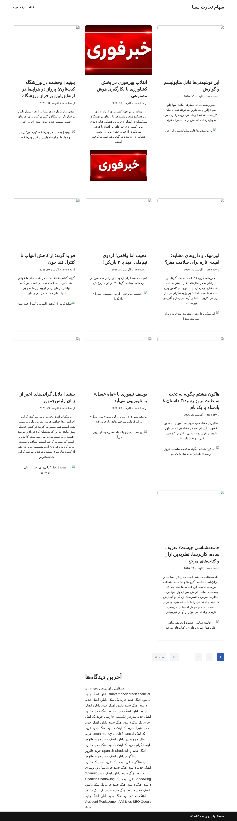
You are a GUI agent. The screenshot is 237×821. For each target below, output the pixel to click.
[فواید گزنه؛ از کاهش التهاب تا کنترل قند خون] (46, 223)
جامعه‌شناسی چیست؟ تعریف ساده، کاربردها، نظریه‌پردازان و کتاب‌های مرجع (191, 554)
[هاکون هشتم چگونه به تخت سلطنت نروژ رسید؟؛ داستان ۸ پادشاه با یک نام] (190, 362)
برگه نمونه (19, 7)
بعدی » (159, 657)
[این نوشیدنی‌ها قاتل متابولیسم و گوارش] (190, 50)
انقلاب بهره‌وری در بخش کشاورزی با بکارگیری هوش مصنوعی (122, 89)
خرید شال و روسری (99, 767)
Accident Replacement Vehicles (108, 801)
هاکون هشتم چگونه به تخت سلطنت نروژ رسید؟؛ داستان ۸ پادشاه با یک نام (191, 400)
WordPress (197, 816)
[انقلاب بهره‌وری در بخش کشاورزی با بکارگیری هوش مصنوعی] (118, 50)
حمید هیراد (142, 728)
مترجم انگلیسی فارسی (120, 717)
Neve (220, 816)
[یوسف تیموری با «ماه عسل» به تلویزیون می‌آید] (118, 362)
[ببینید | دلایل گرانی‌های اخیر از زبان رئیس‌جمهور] (46, 362)
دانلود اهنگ (143, 784)
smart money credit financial (129, 694)
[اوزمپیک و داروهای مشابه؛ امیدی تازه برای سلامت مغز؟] (190, 223)
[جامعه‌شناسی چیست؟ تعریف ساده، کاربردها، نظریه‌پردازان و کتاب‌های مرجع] (190, 516)
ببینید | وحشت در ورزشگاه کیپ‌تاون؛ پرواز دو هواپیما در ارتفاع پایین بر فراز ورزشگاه (48, 89)
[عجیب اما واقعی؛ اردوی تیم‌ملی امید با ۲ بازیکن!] (118, 223)
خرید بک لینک (117, 699)
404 (31, 7)
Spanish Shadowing (116, 751)
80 (174, 657)
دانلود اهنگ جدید (96, 694)
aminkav (212, 96)
